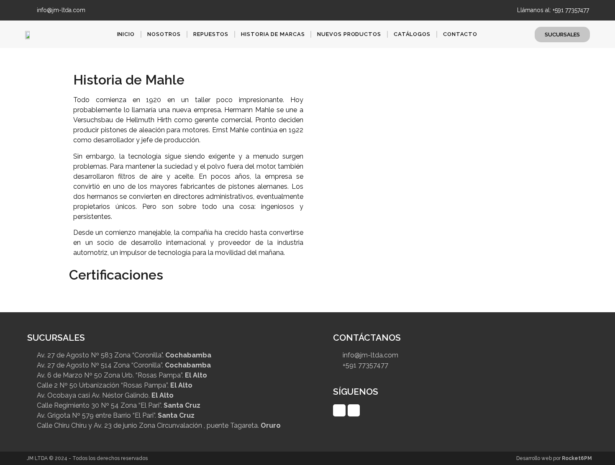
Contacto (460, 34)
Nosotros (164, 34)
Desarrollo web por (554, 458)
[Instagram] (487, 10)
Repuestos (210, 34)
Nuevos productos (349, 34)
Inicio (126, 34)
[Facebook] (472, 10)
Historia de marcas (273, 34)
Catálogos (412, 34)
